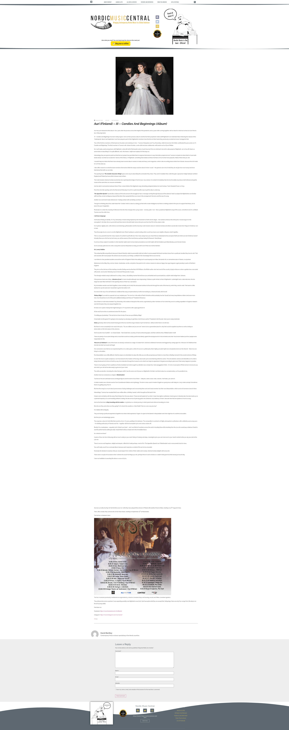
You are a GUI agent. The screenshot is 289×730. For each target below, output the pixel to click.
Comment (118, 651)
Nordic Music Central (145, 706)
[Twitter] (157, 22)
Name (117, 670)
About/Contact (108, 2)
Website (117, 683)
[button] (195, 2)
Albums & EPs (119, 2)
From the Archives (162, 2)
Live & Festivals (175, 2)
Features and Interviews (147, 2)
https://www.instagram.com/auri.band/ (111, 615)
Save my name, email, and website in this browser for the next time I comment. (138, 689)
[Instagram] (157, 26)
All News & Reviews (132, 2)
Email (117, 677)
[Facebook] (157, 17)
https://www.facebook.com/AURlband (111, 611)
